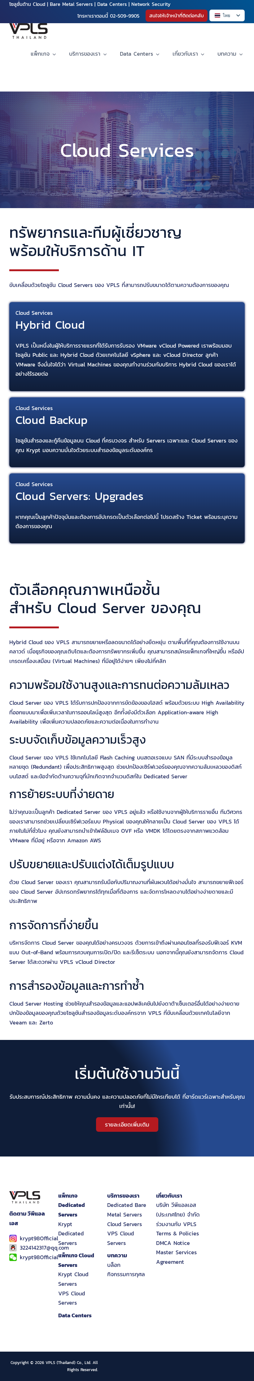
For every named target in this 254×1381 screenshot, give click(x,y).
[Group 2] (28, 26)
